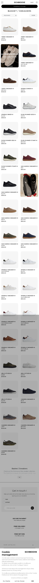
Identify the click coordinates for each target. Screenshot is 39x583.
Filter (33, 15)
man (6, 499)
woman (7, 502)
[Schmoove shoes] (19, 2)
